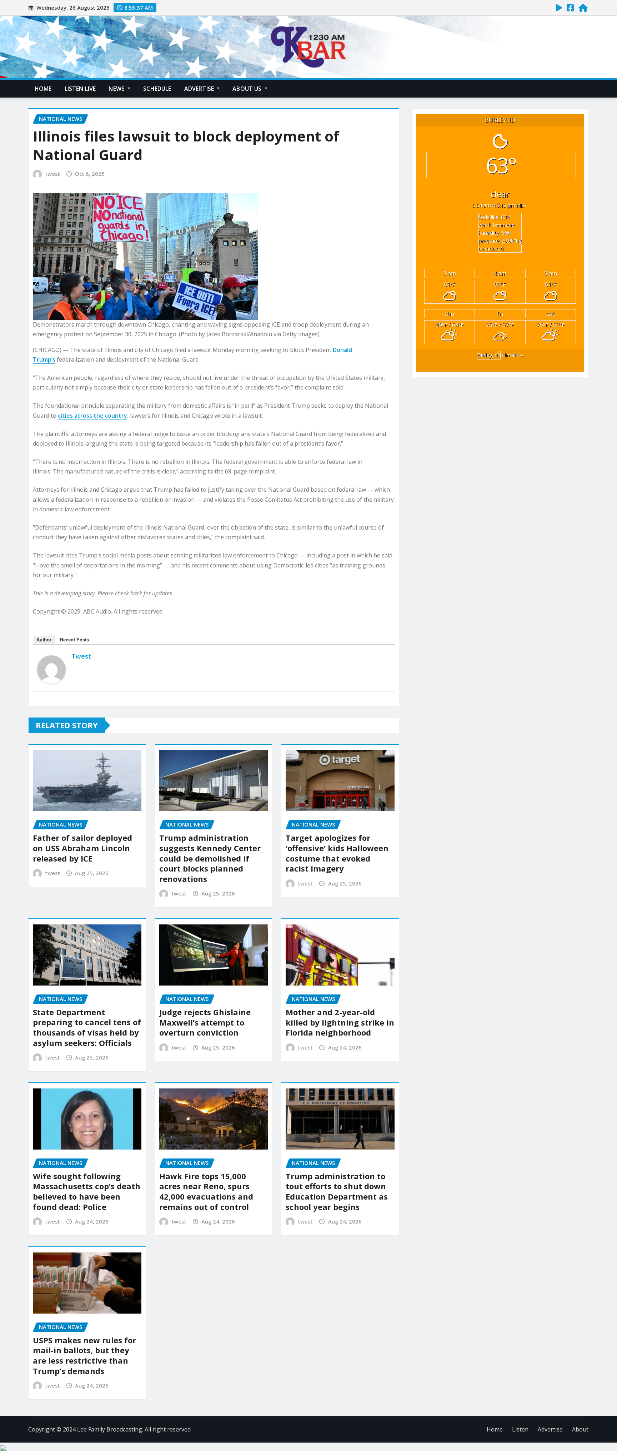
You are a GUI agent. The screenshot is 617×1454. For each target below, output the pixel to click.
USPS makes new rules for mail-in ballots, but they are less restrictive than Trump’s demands (84, 1355)
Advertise (200, 89)
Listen (520, 1429)
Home (43, 89)
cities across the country (92, 416)
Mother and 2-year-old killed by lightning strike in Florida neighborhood (340, 1022)
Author (43, 639)
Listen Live (80, 89)
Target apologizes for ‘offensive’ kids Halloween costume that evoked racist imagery (337, 853)
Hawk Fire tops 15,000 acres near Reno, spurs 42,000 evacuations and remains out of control (206, 1191)
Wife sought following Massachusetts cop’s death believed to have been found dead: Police (86, 1191)
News (117, 89)
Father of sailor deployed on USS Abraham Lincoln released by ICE (82, 847)
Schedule (157, 89)
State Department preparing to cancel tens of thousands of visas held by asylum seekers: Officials (87, 1027)
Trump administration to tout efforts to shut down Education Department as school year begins (337, 1191)
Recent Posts (74, 639)
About (580, 1429)
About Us (247, 89)
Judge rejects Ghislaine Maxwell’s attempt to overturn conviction (205, 1022)
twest (52, 173)
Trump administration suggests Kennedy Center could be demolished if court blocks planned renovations (210, 858)
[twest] (51, 669)
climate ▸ (500, 355)
